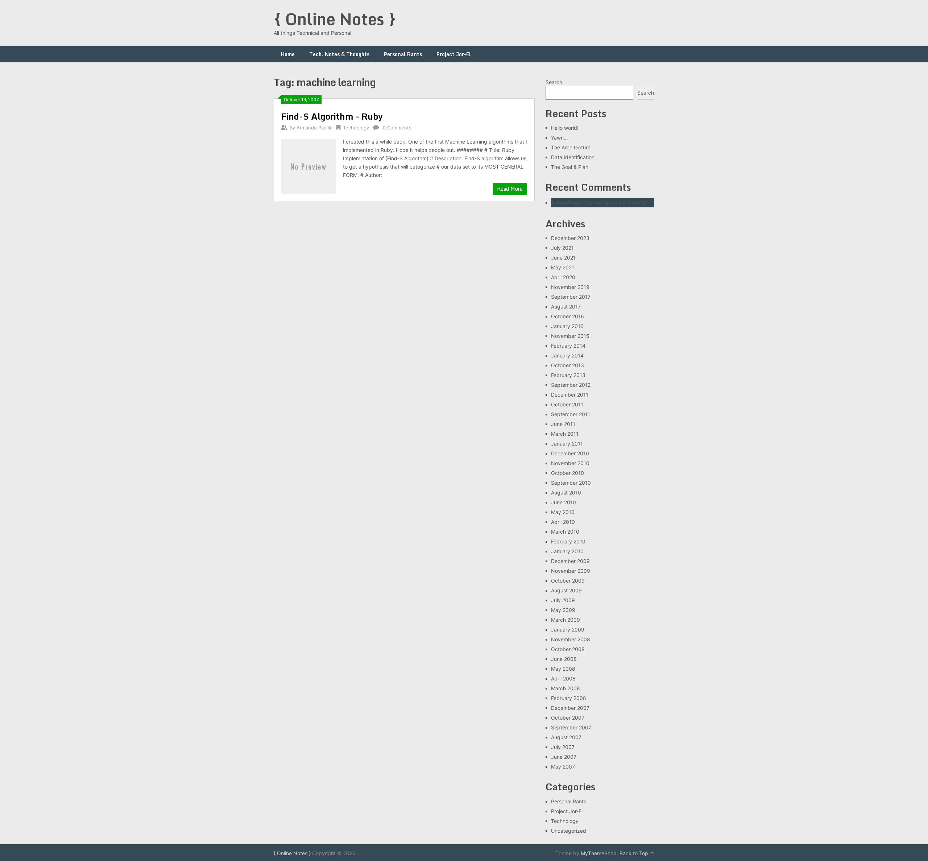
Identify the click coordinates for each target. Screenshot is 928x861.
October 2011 (567, 404)
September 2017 (571, 297)
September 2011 (570, 414)
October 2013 (567, 365)
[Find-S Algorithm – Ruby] (308, 165)
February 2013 (568, 375)
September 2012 (571, 385)
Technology (356, 128)
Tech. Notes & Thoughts (339, 54)
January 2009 (567, 629)
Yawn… (559, 137)
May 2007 (563, 766)
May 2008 (563, 669)
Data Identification (572, 157)
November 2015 (570, 336)
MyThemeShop (599, 853)
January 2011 (567, 443)
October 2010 (567, 473)
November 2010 (570, 463)
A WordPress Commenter (580, 203)
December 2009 (570, 561)
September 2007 (571, 727)
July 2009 (563, 600)
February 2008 (568, 698)
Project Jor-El (453, 54)
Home (288, 54)
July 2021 (562, 248)
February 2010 (568, 541)
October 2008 (568, 649)
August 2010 (566, 492)
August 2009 (566, 590)
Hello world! (565, 128)
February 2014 (568, 346)
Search (554, 82)
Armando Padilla (314, 128)
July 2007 (563, 747)
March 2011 (565, 434)
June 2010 (563, 502)
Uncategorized (568, 831)
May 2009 (563, 610)
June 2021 (563, 257)
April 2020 (563, 277)
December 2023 (570, 238)
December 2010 (570, 453)
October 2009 (568, 581)
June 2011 (563, 424)
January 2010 (567, 551)
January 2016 (567, 326)
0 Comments (397, 128)
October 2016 (567, 316)
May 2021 (562, 267)
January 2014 (567, 355)
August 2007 (566, 737)
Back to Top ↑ (637, 853)
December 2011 (569, 395)
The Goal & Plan (569, 167)
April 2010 (563, 522)
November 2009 (570, 571)
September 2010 (571, 483)
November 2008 (570, 639)
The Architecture (571, 147)
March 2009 (565, 620)
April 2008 (563, 678)
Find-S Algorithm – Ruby (332, 116)
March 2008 (565, 688)
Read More (510, 189)
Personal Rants (403, 54)
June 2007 (563, 757)
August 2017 (566, 306)
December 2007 (570, 708)
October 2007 (567, 718)
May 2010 (563, 512)
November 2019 (570, 287)
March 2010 (565, 532)
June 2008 (564, 659)
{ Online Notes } (335, 19)
